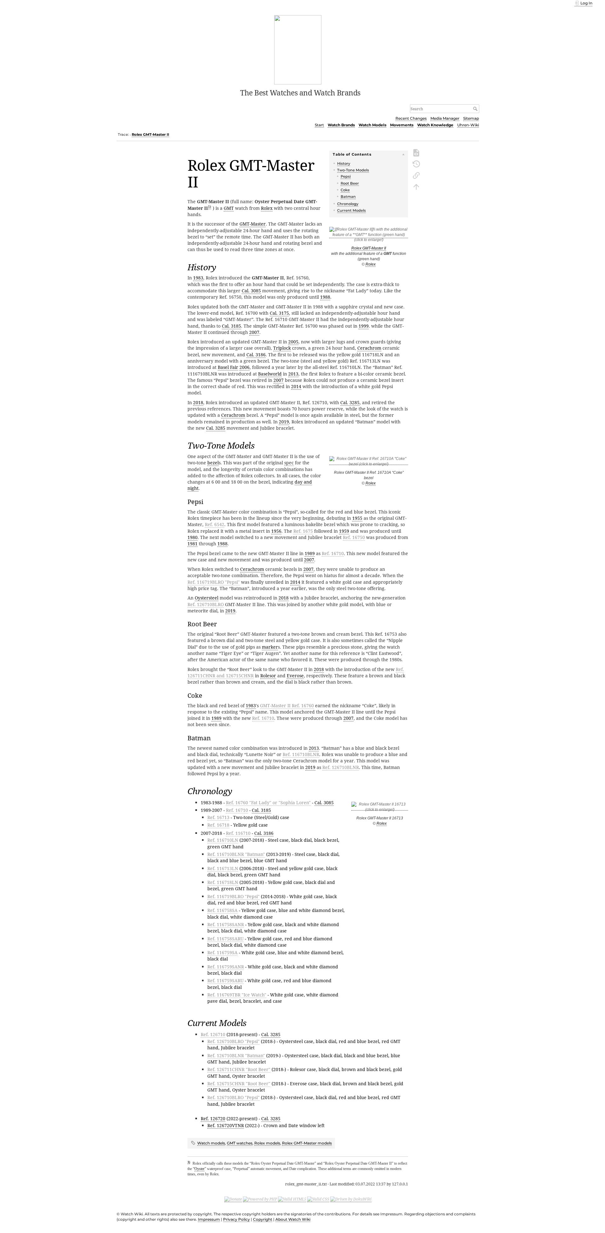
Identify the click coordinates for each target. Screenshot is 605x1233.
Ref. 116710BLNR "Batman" (236, 854)
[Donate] (233, 1199)
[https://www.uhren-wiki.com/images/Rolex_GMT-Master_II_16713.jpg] (379, 808)
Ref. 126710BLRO (205, 604)
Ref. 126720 (213, 1118)
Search (476, 108)
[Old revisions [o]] (416, 163)
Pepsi (346, 176)
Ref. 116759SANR (225, 967)
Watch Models (372, 125)
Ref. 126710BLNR (340, 767)
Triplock (282, 348)
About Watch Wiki (292, 1219)
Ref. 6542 (214, 524)
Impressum (209, 1219)
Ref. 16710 (333, 553)
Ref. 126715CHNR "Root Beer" (238, 1084)
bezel (213, 463)
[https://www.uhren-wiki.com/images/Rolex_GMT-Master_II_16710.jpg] (368, 462)
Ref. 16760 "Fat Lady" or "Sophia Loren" (268, 803)
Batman (348, 196)
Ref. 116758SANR (225, 924)
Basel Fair (228, 367)
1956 (276, 531)
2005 (293, 342)
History (343, 163)
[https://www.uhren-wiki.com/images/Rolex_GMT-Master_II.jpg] (368, 235)
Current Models (351, 210)
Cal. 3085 (251, 291)
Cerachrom (369, 348)
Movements (401, 125)
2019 (284, 422)
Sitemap (471, 118)
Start (319, 125)
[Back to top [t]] (416, 186)
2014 (296, 386)
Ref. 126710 (213, 1034)
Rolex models (267, 1143)
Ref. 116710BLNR (301, 754)
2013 (293, 374)
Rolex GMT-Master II (150, 134)
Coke (345, 190)
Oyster (199, 1169)
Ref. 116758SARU (225, 939)
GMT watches (239, 1143)
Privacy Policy (236, 1219)
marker (270, 647)
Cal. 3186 (256, 355)
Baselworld (270, 374)
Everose (295, 676)
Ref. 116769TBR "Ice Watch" (236, 995)
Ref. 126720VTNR (225, 1125)
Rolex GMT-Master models (307, 1143)
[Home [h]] (298, 49)
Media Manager (444, 118)
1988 (325, 297)
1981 (192, 544)
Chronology (347, 204)
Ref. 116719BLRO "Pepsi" (213, 582)
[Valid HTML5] (292, 1199)
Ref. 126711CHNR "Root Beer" (238, 1069)
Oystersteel (206, 598)
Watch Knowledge (435, 125)
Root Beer (350, 183)
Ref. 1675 (303, 531)
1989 (310, 553)
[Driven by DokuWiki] (351, 1199)
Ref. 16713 (218, 817)
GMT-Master (252, 224)
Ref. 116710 (238, 833)
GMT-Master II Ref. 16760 (287, 705)
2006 (244, 367)
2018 (198, 402)
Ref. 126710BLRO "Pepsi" (233, 1041)
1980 (192, 537)
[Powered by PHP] (260, 1199)
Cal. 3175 (279, 313)
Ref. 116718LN (222, 882)
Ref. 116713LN (222, 868)
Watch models (211, 1143)
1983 (198, 278)
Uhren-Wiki (468, 125)
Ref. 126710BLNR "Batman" (236, 1055)
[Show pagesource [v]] (416, 152)
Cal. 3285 (350, 402)
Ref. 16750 (354, 537)
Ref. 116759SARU (225, 981)
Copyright (262, 1219)
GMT (229, 208)
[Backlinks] (416, 175)
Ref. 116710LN (222, 840)
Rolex (371, 264)
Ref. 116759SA (222, 952)
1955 (357, 518)
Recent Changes (411, 118)
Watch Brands (341, 125)
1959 (344, 531)
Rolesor (268, 676)
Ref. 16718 (218, 825)
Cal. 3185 (231, 326)
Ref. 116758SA (222, 910)
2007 (254, 332)
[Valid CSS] (318, 1199)
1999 (364, 326)
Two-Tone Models (353, 170)
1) (209, 206)
